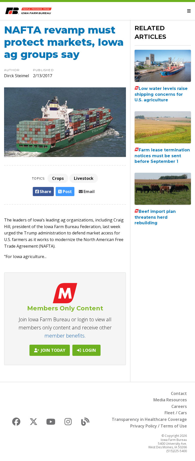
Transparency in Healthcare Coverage (149, 419)
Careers (179, 406)
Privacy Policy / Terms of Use (158, 426)
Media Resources (170, 400)
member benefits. (65, 335)
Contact (179, 393)
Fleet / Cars (176, 413)
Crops (58, 178)
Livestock (83, 178)
